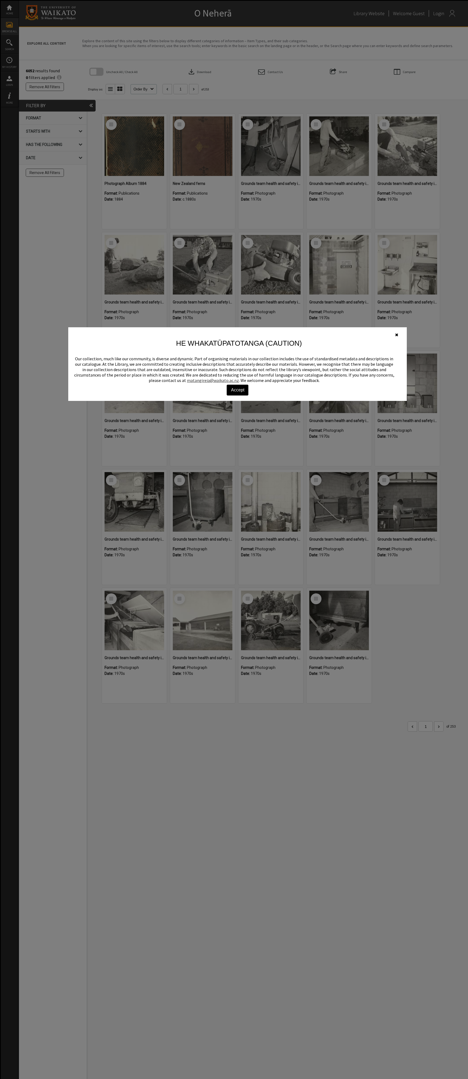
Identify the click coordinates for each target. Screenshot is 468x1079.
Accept (237, 390)
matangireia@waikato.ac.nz (213, 380)
